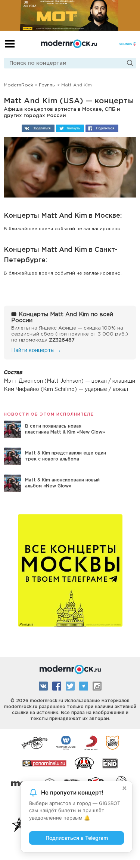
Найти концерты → (36, 350)
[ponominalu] (44, 762)
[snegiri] (84, 762)
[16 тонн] (34, 742)
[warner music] (66, 742)
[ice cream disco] (112, 742)
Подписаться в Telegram (77, 838)
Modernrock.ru (69, 43)
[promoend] (110, 762)
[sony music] (91, 742)
